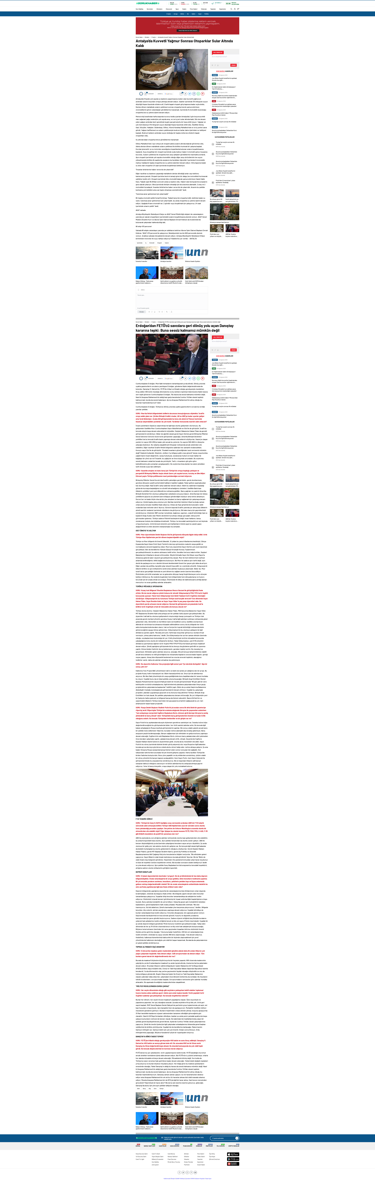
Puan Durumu (187, 1145)
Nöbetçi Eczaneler (157, 1159)
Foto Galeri (193, 9)
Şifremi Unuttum (214, 1159)
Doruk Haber (139, 37)
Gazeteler (222, 9)
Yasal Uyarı (208, 1178)
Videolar (204, 9)
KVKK (192, 1178)
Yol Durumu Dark (141, 1156)
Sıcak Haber (201, 1165)
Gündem (159, 9)
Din (188, 14)
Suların (167, 243)
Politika (206, 14)
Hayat (199, 14)
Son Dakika (139, 9)
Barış (144, 1088)
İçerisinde (139, 243)
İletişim (173, 1178)
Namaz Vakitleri (149, 1145)
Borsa (138, 1145)
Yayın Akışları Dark (157, 1156)
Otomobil (151, 243)
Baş (150, 1088)
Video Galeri (201, 1156)
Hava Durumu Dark (142, 1154)
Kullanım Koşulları (200, 1178)
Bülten (182, 14)
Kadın (184, 9)
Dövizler (186, 1156)
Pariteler (209, 1145)
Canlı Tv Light (140, 1159)
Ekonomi (169, 9)
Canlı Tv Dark (156, 1154)
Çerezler (187, 1178)
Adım (138, 1088)
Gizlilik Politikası (180, 1178)
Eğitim (193, 14)
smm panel (155, 1165)
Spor (177, 9)
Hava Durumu (174, 1145)
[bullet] (162, 312)
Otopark (159, 243)
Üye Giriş (212, 1154)
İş (145, 243)
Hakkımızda (167, 1178)
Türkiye (161, 1088)
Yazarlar (213, 9)
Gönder (141, 312)
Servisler (150, 9)
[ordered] (159, 312)
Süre (155, 1088)
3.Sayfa (168, 14)
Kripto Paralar (234, 1145)
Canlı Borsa (171, 1154)
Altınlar (186, 1154)
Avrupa (176, 14)
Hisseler (199, 1145)
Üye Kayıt (212, 1156)
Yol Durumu (221, 1145)
